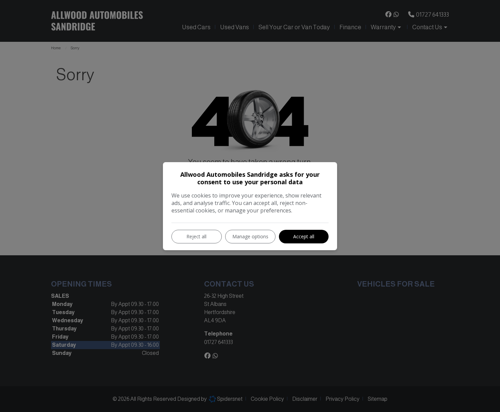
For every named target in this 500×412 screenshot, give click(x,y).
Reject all (196, 236)
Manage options (250, 236)
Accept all (303, 236)
